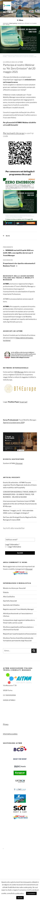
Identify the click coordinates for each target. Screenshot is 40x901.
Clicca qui (18, 463)
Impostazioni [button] (31, 893)
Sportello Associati (10, 601)
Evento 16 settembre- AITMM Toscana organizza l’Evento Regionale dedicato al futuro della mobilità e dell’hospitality (20, 485)
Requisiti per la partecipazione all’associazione (19, 634)
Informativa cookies (10, 734)
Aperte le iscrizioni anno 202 (13, 422)
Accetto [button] (20, 897)
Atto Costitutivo (9, 597)
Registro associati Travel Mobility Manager (18, 609)
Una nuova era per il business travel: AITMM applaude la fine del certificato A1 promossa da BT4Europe (20, 503)
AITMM (8, 12)
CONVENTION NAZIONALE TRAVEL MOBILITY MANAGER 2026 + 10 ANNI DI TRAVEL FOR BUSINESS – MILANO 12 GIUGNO (20, 494)
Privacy (5, 724)
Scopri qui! (23, 402)
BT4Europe (19, 372)
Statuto (6, 592)
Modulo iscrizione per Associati (14, 588)
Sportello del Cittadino (11, 605)
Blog (8, 236)
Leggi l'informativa (14, 547)
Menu (21, 20)
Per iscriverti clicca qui (13, 133)
